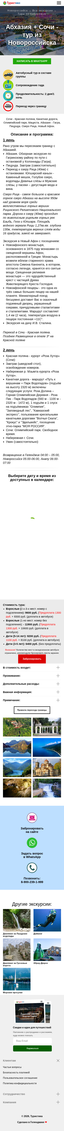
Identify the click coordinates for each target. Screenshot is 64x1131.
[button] (32, 658)
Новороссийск (17, 10)
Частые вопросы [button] (12, 1067)
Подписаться (32, 1048)
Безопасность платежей (16, 1072)
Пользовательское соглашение (20, 1078)
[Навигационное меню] (59, 3)
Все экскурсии (42, 10)
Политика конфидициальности (20, 1083)
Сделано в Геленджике (31, 1122)
